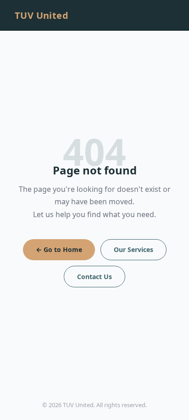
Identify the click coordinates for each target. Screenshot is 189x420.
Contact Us (94, 276)
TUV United (41, 15)
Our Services (133, 249)
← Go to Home (59, 249)
